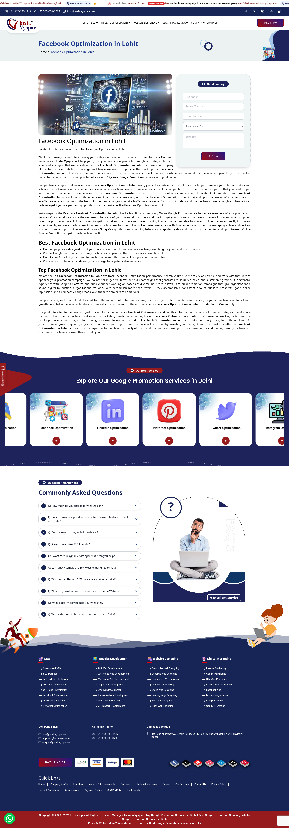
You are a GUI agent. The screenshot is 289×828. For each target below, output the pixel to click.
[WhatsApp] (280, 11)
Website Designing (145, 22)
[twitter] (232, 762)
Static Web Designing (163, 690)
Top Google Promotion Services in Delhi (171, 815)
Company (197, 22)
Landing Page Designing (164, 695)
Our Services (182, 784)
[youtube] (197, 762)
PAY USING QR (55, 762)
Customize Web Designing (165, 668)
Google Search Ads (65, 253)
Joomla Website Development (113, 695)
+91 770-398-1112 (55, 3)
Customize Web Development (113, 673)
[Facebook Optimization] (29, 410)
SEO (93, 22)
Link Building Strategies (55, 679)
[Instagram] (262, 11)
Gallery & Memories (147, 784)
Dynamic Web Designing (164, 673)
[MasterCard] (127, 762)
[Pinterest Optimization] (142, 410)
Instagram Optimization (255, 428)
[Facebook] (246, 11)
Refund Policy (72, 790)
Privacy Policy (218, 784)
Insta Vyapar (46, 213)
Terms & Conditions (48, 790)
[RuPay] (112, 762)
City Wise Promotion (216, 679)
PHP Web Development (110, 668)
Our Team (126, 784)
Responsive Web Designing (166, 679)
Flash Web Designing (162, 706)
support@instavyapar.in (56, 738)
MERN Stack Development (111, 706)
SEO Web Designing (162, 700)
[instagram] (209, 762)
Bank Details (133, 790)
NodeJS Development (109, 700)
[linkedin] (221, 762)
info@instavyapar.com (81, 11)
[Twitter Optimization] (199, 410)
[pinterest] (244, 762)
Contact (212, 22)
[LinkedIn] (271, 11)
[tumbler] (186, 762)
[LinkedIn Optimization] (86, 410)
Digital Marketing (174, 22)
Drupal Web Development (111, 684)
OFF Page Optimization (55, 690)
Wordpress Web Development (113, 679)
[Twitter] (254, 11)
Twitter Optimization (199, 428)
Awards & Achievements (102, 784)
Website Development (114, 22)
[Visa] (96, 762)
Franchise (78, 784)
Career (166, 784)
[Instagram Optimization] (255, 410)
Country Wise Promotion (219, 684)
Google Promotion (180, 213)
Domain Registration (217, 695)
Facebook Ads (213, 690)
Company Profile (59, 784)
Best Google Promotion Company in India (224, 815)
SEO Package (50, 673)
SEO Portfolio (114, 790)
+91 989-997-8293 (49, 11)
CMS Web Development (110, 690)
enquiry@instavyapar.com (57, 742)
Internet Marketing (216, 668)
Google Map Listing (216, 673)
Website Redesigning (163, 684)
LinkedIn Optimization (86, 428)
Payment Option (93, 790)
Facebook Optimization (29, 428)
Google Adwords (215, 700)
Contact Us (200, 784)
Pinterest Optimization (142, 428)
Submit (213, 156)
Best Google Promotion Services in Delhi (175, 823)
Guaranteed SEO (52, 668)
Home (84, 22)
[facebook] (174, 762)
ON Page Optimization (55, 684)
